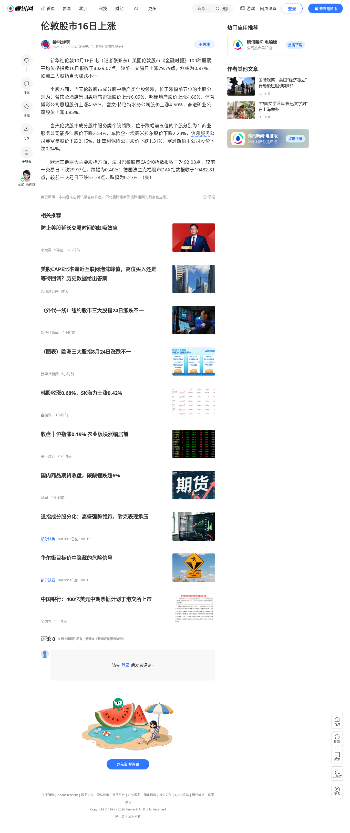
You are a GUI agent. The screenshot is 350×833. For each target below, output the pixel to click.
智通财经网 (50, 291)
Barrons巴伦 (68, 539)
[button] (295, 45)
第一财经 (48, 456)
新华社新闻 (50, 332)
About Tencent (67, 795)
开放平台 (118, 795)
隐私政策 (103, 795)
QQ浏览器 (182, 795)
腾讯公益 (165, 795)
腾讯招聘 (150, 795)
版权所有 (134, 816)
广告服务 (134, 795)
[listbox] (128, 417)
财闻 (44, 497)
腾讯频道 (198, 795)
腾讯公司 (121, 816)
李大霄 (46, 250)
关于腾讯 (48, 795)
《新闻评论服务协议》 (110, 639)
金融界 (46, 415)
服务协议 (87, 795)
